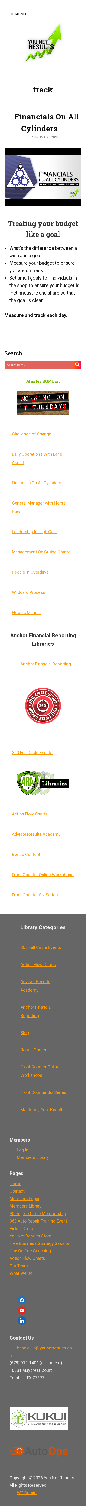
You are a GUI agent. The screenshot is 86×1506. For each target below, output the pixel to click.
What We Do (21, 1273)
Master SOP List (43, 381)
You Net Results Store (30, 1235)
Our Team (19, 1265)
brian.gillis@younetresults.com (41, 1351)
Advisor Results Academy (36, 834)
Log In (22, 1149)
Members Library (33, 1157)
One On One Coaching (30, 1250)
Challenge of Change (31, 433)
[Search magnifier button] (77, 365)
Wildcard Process (28, 592)
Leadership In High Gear (34, 531)
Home (15, 1183)
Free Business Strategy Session (40, 1243)
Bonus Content (26, 854)
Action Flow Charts (30, 813)
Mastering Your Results (43, 1109)
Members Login (24, 1198)
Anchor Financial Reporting (46, 663)
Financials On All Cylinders (46, 122)
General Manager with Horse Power (39, 507)
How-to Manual (26, 612)
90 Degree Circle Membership (38, 1213)
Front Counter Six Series (35, 894)
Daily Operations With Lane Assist (37, 458)
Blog (25, 1032)
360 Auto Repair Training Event (38, 1220)
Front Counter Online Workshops (43, 874)
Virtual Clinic (21, 1228)
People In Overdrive (30, 572)
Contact (17, 1191)
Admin (27, 1492)
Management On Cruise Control (41, 551)
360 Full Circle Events (32, 752)
